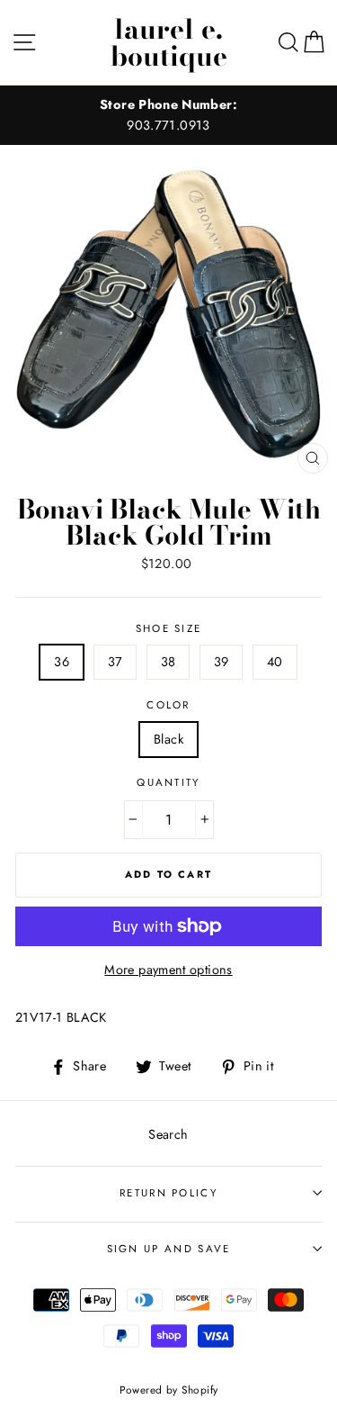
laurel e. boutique (169, 42)
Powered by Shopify (169, 1389)
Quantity (168, 782)
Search (168, 1134)
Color (168, 705)
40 (275, 662)
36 (61, 662)
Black (168, 739)
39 (221, 662)
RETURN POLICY (168, 1193)
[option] (168, 115)
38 (168, 662)
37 (115, 662)
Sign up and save (169, 1248)
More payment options (168, 970)
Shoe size (169, 628)
